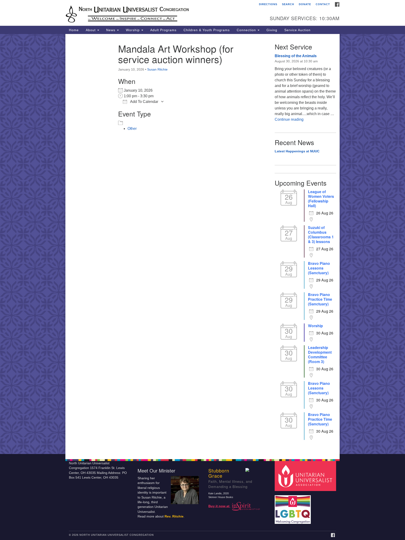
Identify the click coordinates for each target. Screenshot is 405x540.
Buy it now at (219, 506)
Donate (305, 4)
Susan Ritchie (157, 69)
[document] (202, 244)
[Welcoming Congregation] (293, 507)
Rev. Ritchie (174, 516)
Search (288, 4)
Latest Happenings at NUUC (297, 151)
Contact (323, 4)
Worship (133, 30)
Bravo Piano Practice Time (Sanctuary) (320, 299)
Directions (268, 4)
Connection (247, 30)
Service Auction (297, 30)
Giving (271, 30)
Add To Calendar (143, 102)
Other (132, 129)
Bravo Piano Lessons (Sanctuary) (319, 268)
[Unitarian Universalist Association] (306, 475)
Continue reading (289, 119)
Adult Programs (163, 30)
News (111, 30)
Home (74, 30)
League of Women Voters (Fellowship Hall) (321, 198)
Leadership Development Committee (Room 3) (320, 354)
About (91, 30)
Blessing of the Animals (296, 56)
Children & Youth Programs (207, 30)
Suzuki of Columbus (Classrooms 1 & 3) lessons (321, 234)
